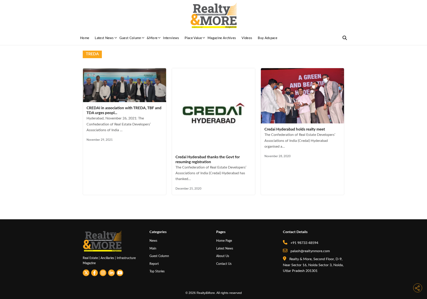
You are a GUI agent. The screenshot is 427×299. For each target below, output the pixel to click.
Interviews (171, 38)
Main (152, 248)
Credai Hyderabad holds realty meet (294, 129)
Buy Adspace (267, 38)
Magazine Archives (221, 38)
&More (152, 38)
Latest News (104, 38)
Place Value (193, 38)
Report (154, 263)
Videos (247, 38)
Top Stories (157, 271)
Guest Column (130, 38)
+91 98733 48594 (304, 243)
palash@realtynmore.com (310, 251)
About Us (222, 256)
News (153, 240)
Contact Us (224, 263)
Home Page (224, 240)
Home (84, 38)
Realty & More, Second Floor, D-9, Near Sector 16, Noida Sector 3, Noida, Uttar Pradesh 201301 (313, 265)
